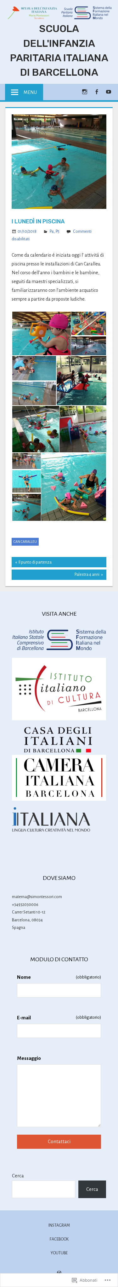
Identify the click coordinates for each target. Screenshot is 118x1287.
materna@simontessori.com (37, 897)
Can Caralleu (25, 541)
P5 (57, 231)
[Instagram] (84, 91)
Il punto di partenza (32, 563)
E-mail (59, 1017)
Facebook (59, 1239)
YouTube (59, 1253)
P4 (52, 231)
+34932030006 (25, 905)
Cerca (18, 1175)
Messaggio (29, 1058)
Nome (59, 977)
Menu (30, 92)
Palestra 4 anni (55, 576)
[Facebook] (96, 91)
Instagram (59, 1225)
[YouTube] (108, 91)
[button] (41, 333)
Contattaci (59, 1141)
